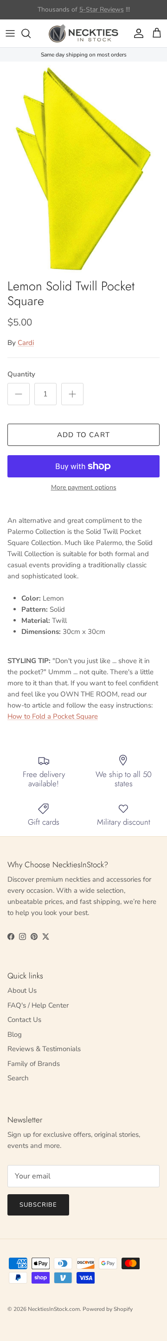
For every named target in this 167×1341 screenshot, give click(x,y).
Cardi (26, 342)
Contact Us (24, 1019)
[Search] (30, 33)
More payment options (83, 488)
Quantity (21, 374)
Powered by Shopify (108, 1309)
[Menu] (10, 33)
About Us (22, 990)
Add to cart (83, 434)
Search (18, 1078)
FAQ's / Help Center (38, 1005)
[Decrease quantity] (18, 394)
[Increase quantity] (72, 394)
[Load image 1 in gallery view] (83, 168)
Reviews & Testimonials (44, 1048)
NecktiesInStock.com (54, 1309)
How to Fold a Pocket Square (52, 716)
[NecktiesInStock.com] (83, 33)
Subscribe (38, 1205)
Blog (14, 1034)
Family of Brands (33, 1063)
